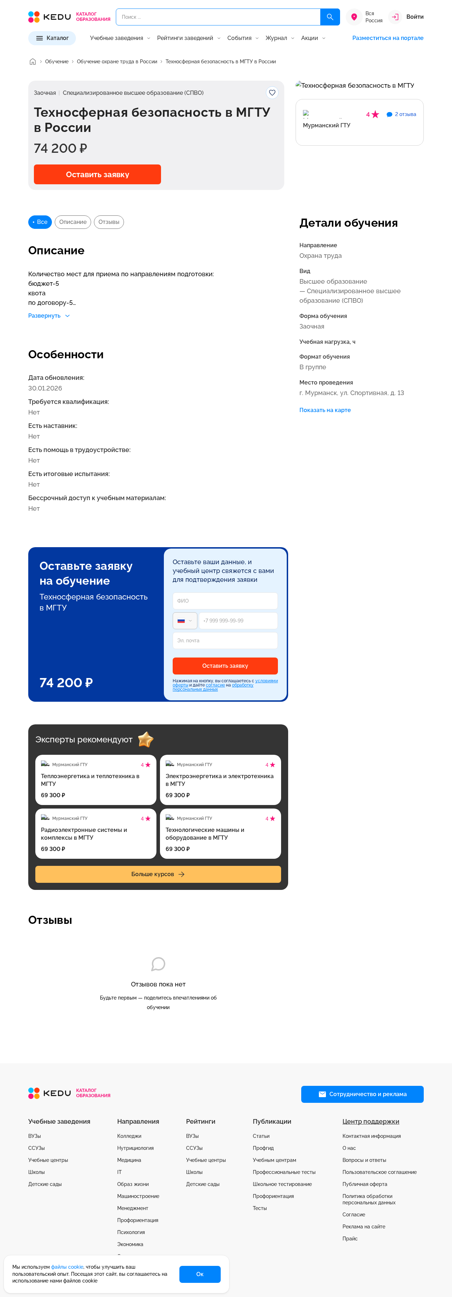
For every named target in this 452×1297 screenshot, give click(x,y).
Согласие (354, 1214)
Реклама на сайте (364, 1226)
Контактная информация (372, 1136)
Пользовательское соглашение (380, 1172)
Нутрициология (135, 1148)
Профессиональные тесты (284, 1172)
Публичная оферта (365, 1184)
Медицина (129, 1160)
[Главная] (32, 61)
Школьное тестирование (282, 1184)
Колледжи (129, 1136)
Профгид (263, 1148)
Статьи (261, 1136)
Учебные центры (48, 1160)
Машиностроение (138, 1196)
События (239, 38)
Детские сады (45, 1184)
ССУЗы (36, 1148)
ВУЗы (34, 1136)
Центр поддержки (371, 1121)
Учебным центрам (274, 1160)
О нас (349, 1148)
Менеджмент (132, 1208)
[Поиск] (330, 16)
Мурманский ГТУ (326, 125)
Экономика (130, 1244)
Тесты (260, 1208)
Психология (131, 1232)
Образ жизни (133, 1184)
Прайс (350, 1238)
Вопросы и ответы (364, 1160)
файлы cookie (67, 1267)
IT (119, 1172)
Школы (36, 1172)
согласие (215, 685)
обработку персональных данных (213, 687)
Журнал (276, 38)
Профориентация (137, 1220)
